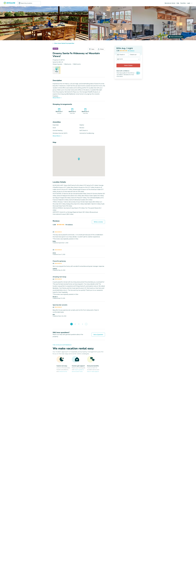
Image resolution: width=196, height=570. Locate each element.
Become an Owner (170, 3)
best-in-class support (93, 371)
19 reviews (131, 51)
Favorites (183, 3)
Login (188, 3)
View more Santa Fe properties (64, 43)
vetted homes (63, 371)
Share (102, 49)
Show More (56, 97)
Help (178, 3)
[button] (128, 59)
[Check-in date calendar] (118, 55)
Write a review (98, 222)
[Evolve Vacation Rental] (9, 3)
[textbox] (29, 3)
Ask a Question (98, 334)
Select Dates (128, 65)
